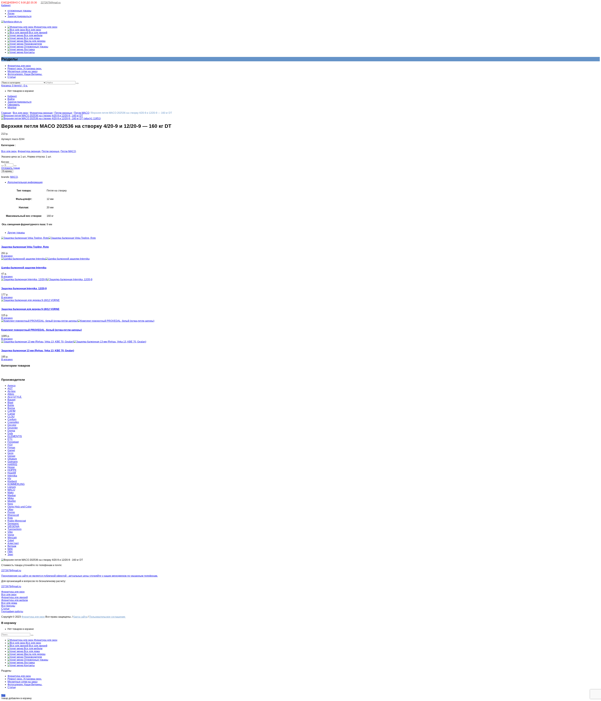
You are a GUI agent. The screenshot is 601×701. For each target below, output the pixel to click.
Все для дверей (37, 32)
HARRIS (12, 464)
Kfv (9, 478)
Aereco (11, 385)
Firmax (11, 447)
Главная (6, 113)
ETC (10, 439)
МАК (10, 549)
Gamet (11, 450)
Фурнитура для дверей (14, 597)
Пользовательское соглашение (107, 616)
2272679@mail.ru (51, 2)
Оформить (14, 104)
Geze (10, 453)
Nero (10, 504)
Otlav (10, 509)
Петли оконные (63, 113)
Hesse (11, 467)
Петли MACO (81, 113)
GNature (12, 458)
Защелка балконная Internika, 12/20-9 (24, 288)
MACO (14, 177)
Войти (11, 99)
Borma (11, 408)
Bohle (11, 405)
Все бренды (8, 605)
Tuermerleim (14, 529)
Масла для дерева (34, 41)
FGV (10, 444)
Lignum (12, 487)
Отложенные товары (35, 46)
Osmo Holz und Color (19, 506)
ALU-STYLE (15, 397)
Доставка (29, 49)
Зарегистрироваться (19, 16)
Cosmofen (13, 422)
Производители (32, 44)
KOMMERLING (16, 484)
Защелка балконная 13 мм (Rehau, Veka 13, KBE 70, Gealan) (37, 350)
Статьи (12, 77)
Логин (11, 13)
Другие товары (16, 232)
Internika (12, 475)
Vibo (10, 532)
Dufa (10, 433)
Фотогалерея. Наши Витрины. (25, 74)
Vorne (11, 534)
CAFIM (11, 411)
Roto (10, 518)
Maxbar (12, 495)
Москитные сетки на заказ (22, 71)
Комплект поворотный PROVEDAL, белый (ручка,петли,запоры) (41, 330)
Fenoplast (13, 442)
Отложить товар (10, 168)
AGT (10, 388)
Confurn (12, 419)
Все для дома (31, 38)
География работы (12, 611)
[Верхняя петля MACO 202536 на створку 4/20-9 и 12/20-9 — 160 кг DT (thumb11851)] (42, 115)
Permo (11, 512)
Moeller (12, 501)
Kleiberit (12, 481)
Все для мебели (32, 35)
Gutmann (13, 461)
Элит (10, 554)
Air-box (11, 391)
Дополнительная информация (25, 182)
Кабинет (6, 5)
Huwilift (12, 473)
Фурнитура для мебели (14, 600)
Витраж (12, 546)
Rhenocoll (13, 515)
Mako (11, 492)
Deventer (13, 428)
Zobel (11, 540)
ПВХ (10, 551)
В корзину (7, 171)
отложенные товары (19, 10)
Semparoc (13, 523)
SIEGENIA (13, 526)
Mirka (11, 498)
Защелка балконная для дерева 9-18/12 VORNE (30, 309)
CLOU (11, 416)
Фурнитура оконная (41, 113)
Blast (10, 402)
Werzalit (12, 537)
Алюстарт (13, 543)
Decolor (12, 425)
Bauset (11, 399)
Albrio (11, 394)
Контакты (29, 52)
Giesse (11, 456)
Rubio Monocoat (17, 520)
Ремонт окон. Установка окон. (25, 68)
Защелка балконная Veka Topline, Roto (25, 247)
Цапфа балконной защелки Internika (23, 267)
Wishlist (12, 107)
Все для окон (33, 29)
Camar (11, 413)
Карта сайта (80, 616)
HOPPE (12, 470)
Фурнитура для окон (45, 27)
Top (3, 695)
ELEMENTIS (15, 436)
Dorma (11, 430)
